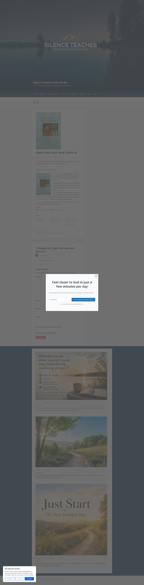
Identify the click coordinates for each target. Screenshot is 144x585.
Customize (9, 578)
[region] (19, 574)
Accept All (29, 578)
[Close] (96, 276)
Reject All (19, 578)
